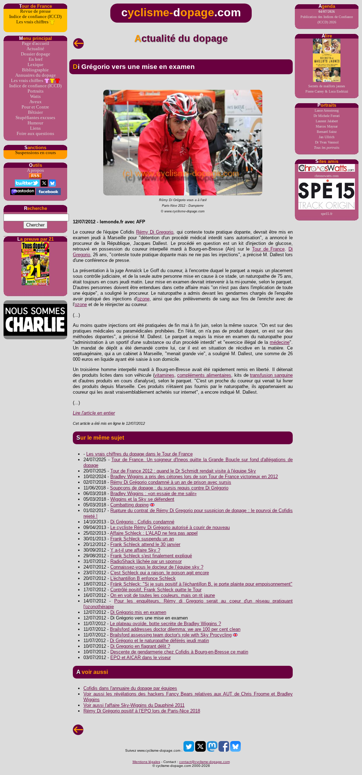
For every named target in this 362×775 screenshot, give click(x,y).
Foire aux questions (35, 133)
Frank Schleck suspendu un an (142, 538)
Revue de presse (35, 11)
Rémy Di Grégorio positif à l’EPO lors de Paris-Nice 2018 (141, 711)
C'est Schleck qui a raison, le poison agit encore (159, 572)
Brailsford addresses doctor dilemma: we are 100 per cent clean (175, 629)
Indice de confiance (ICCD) (35, 16)
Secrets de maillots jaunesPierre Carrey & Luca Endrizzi (326, 88)
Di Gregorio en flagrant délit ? (140, 646)
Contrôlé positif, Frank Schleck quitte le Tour (156, 589)
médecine (280, 342)
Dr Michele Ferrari (327, 116)
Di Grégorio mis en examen (138, 612)
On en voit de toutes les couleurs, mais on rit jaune (162, 595)
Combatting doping (129, 504)
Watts (35, 96)
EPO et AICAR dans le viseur (140, 657)
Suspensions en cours (35, 152)
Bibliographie (35, 69)
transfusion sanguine (271, 375)
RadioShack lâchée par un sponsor (146, 561)
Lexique (35, 64)
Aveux (35, 101)
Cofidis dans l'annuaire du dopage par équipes (130, 688)
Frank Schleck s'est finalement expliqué (151, 555)
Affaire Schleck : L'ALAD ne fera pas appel (154, 533)
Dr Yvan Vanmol (327, 142)
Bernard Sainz (327, 132)
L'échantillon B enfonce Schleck (143, 578)
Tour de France (268, 249)
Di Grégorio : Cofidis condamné (142, 521)
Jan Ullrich (326, 137)
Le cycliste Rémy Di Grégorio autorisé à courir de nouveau (170, 527)
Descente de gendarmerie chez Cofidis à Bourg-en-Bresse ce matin (179, 651)
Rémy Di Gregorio (154, 232)
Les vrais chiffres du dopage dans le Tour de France (139, 454)
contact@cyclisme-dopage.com (204, 762)
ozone (143, 298)
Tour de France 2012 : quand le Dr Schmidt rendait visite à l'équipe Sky (183, 471)
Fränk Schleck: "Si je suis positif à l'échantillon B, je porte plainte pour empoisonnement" (201, 584)
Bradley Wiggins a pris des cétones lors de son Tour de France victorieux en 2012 (194, 476)
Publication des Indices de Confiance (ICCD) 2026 (326, 17)
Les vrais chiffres (32, 21)
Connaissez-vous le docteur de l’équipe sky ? (156, 567)
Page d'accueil (35, 43)
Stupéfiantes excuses (35, 117)
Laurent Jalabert (327, 121)
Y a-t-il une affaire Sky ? (135, 550)
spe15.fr (326, 214)
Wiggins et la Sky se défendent (142, 499)
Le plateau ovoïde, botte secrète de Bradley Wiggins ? (165, 623)
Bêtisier (35, 112)
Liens (35, 128)
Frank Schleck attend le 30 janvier (145, 544)
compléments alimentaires (204, 375)
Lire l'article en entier (94, 413)
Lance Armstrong (327, 110)
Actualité (35, 48)
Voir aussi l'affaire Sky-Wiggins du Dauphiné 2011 (134, 705)
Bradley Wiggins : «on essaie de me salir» (153, 493)
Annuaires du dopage (35, 75)
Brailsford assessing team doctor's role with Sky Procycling (171, 635)
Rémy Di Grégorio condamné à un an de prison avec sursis (170, 482)
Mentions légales (146, 762)
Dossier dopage (35, 54)
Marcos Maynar (327, 126)
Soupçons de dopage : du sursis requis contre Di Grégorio (169, 488)
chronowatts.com (327, 176)
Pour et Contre (35, 107)
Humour (35, 123)
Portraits (35, 91)
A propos (35, 170)
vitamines (164, 375)
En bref (35, 59)
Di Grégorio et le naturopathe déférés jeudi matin (159, 640)
